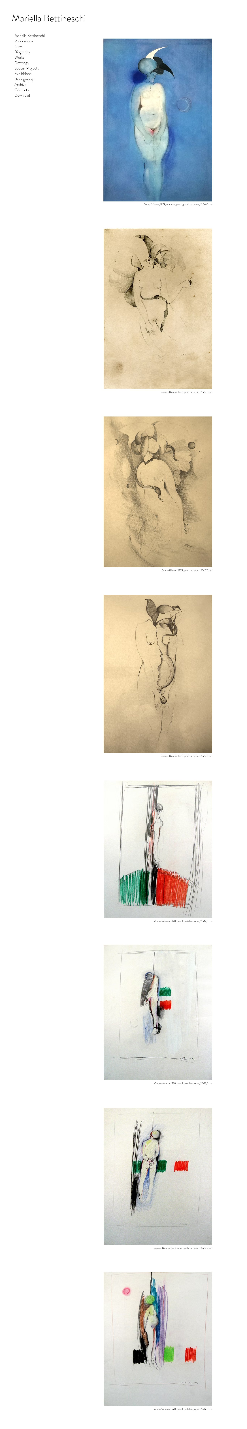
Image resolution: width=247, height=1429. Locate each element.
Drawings (21, 63)
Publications (23, 41)
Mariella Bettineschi (29, 35)
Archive (20, 84)
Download (22, 95)
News (18, 46)
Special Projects (26, 68)
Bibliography (24, 79)
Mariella (28, 18)
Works (19, 57)
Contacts (21, 90)
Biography (22, 52)
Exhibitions (22, 73)
